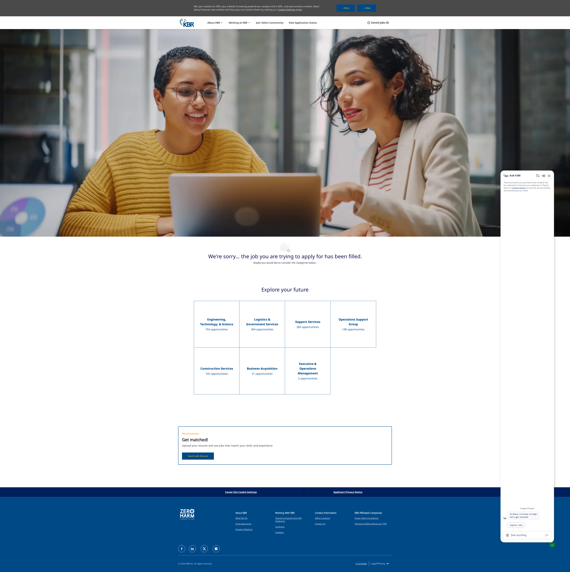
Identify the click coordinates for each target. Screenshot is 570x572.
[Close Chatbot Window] (549, 176)
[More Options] (507, 535)
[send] (547, 535)
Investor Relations (243, 529)
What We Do (241, 518)
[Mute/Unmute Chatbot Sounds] (543, 175)
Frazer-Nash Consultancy (367, 518)
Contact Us (320, 523)
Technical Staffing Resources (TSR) (371, 523)
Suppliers (279, 532)
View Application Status (303, 22)
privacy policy (519, 188)
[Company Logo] (192, 23)
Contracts (280, 526)
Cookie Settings (286, 9)
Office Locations (322, 518)
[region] (527, 355)
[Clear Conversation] (538, 176)
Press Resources (243, 523)
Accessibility (361, 563)
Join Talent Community (269, 22)
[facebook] (181, 548)
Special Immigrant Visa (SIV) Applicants (288, 519)
